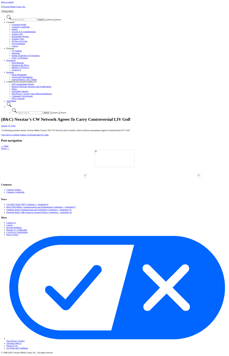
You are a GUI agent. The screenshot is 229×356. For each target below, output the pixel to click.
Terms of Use (12, 346)
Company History (13, 190)
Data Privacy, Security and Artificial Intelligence (32, 94)
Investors (10, 72)
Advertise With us (13, 343)
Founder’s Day (18, 39)
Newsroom (11, 60)
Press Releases (18, 63)
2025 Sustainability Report (23, 84)
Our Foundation (18, 44)
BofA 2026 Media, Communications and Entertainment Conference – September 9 (40, 207)
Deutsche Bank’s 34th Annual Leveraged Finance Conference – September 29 (39, 212)
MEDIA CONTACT (20, 67)
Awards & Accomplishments (24, 32)
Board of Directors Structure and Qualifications (31, 86)
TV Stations (17, 51)
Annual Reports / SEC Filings (24, 79)
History (15, 29)
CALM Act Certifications (17, 232)
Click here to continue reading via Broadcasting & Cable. (25, 135)
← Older (4, 146)
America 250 (17, 34)
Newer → (5, 148)
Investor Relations (13, 227)
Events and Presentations (22, 77)
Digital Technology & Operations (26, 55)
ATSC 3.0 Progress (20, 58)
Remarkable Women (20, 36)
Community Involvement (22, 96)
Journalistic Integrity (20, 91)
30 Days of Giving (19, 41)
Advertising (11, 101)
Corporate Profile (19, 24)
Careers (15, 46)
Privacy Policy (12, 235)
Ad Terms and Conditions (17, 348)
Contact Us (16, 70)
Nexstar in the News (20, 65)
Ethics (14, 89)
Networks (16, 53)
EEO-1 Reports (18, 98)
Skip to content (7, 2)
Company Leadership (21, 27)
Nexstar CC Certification (16, 230)
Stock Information (19, 75)
